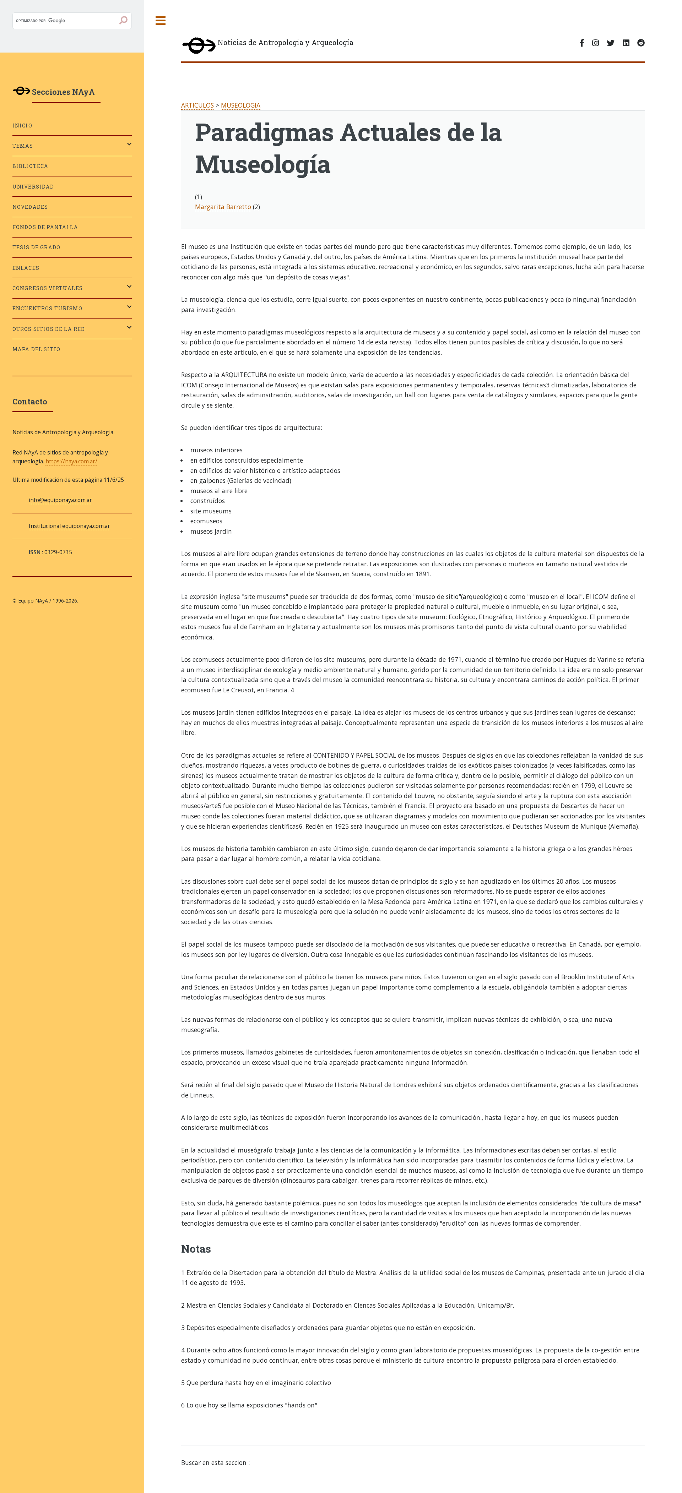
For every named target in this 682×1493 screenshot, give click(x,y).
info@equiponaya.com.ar (60, 500)
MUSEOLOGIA (240, 105)
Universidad (33, 186)
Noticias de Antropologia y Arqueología (285, 42)
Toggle (161, 21)
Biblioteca (30, 166)
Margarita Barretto (223, 206)
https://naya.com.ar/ (71, 461)
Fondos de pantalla (45, 227)
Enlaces (25, 268)
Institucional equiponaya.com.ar (69, 526)
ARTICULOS (197, 105)
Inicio (22, 125)
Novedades (30, 206)
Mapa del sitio (36, 349)
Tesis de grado (36, 247)
